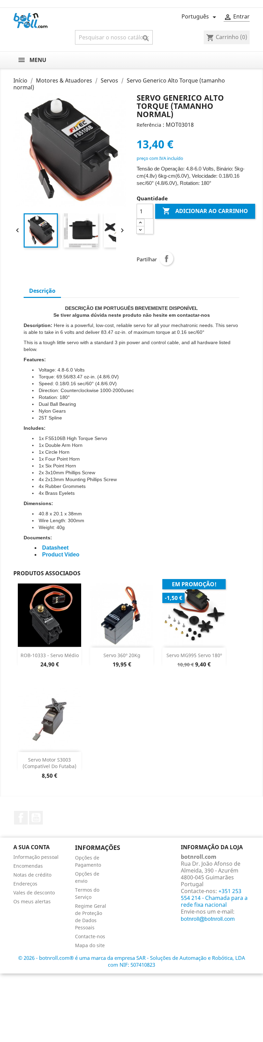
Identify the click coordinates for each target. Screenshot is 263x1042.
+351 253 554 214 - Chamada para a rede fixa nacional (214, 897)
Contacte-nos (90, 936)
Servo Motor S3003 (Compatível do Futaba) (49, 763)
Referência (149, 125)
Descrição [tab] (42, 290)
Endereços (25, 883)
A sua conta (31, 847)
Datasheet (55, 548)
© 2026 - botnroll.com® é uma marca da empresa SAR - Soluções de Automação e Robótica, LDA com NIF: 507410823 (131, 961)
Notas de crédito (32, 874)
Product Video (60, 554)
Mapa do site (90, 945)
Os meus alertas (32, 901)
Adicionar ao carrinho (205, 211)
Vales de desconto (34, 892)
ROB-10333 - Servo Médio (50, 655)
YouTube (36, 818)
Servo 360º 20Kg (121, 655)
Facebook (21, 818)
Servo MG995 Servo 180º (194, 655)
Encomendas (28, 866)
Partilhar (166, 258)
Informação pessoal (36, 857)
